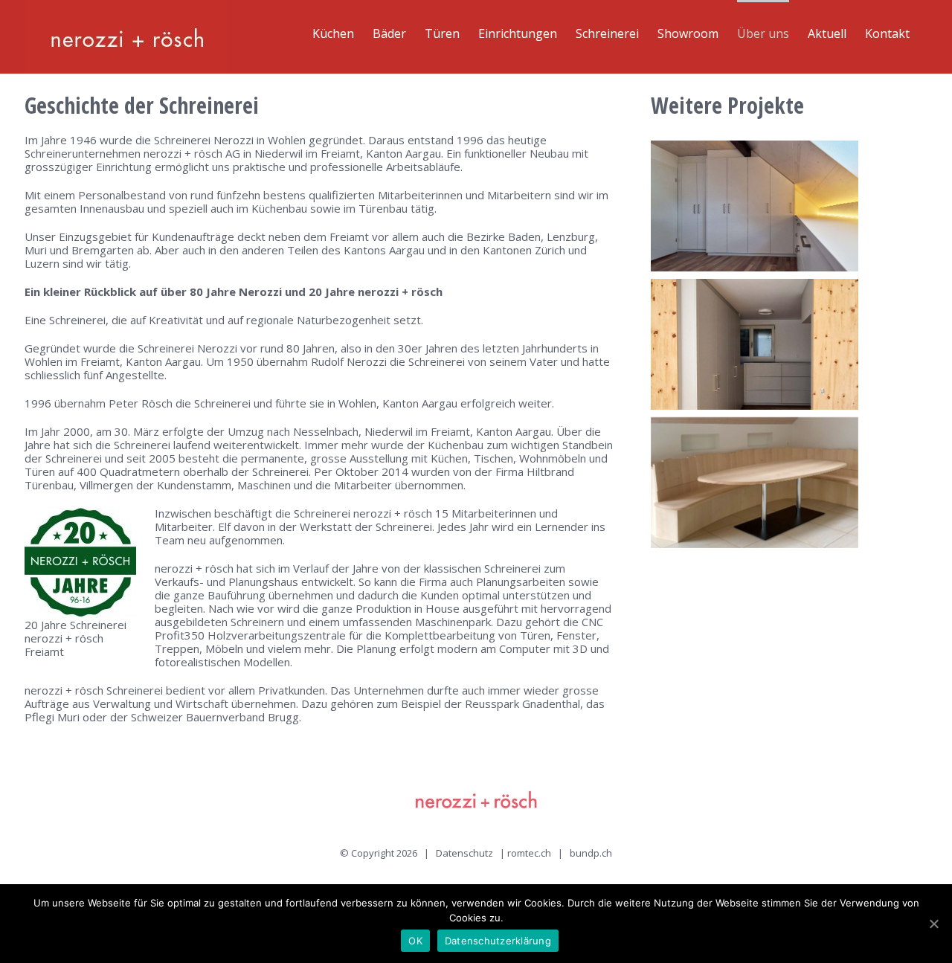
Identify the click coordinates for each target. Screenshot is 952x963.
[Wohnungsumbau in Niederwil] (754, 482)
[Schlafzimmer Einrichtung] (754, 344)
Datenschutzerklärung (498, 941)
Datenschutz (464, 853)
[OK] (933, 923)
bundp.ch (591, 853)
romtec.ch (529, 853)
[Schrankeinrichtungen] (754, 206)
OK (415, 941)
